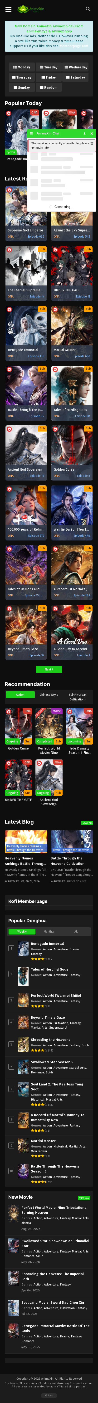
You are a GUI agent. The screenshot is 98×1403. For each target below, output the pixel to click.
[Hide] (92, 133)
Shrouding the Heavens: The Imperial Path (52, 1276)
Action (20, 694)
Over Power (39, 1151)
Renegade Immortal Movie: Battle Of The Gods (55, 1328)
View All (88, 822)
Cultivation (61, 1023)
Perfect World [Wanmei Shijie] (56, 995)
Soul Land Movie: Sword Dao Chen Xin (52, 1302)
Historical (37, 1099)
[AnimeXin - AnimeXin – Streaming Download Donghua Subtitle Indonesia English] (30, 10)
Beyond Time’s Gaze (48, 1017)
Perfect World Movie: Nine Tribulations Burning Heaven (53, 1210)
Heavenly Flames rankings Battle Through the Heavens (25, 863)
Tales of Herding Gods (49, 969)
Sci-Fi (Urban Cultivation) (78, 697)
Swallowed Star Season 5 (52, 1062)
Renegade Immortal (47, 944)
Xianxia (26, 1223)
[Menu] (31, 133)
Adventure (61, 949)
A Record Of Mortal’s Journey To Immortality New (57, 1117)
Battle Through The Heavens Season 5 (55, 1168)
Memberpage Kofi (73, 46)
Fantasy (36, 954)
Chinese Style (49, 694)
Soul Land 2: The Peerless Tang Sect (57, 1086)
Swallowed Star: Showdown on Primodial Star (55, 1243)
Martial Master (43, 1141)
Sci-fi (85, 1045)
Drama (74, 949)
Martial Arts (39, 1027)
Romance (37, 1072)
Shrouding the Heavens (50, 1040)
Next (48, 669)
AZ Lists (49, 1395)
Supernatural (58, 1027)
